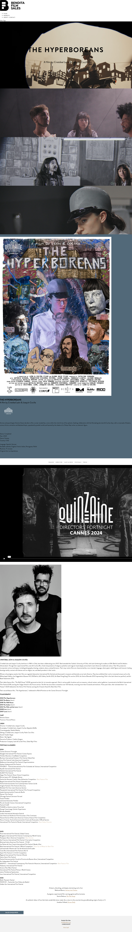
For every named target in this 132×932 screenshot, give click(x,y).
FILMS (5, 14)
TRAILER (51, 462)
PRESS (85, 462)
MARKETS (7, 15)
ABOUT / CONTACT (9, 17)
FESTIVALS (78, 462)
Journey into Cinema (71, 890)
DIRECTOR (59, 462)
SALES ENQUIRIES (11, 912)
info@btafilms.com (66, 922)
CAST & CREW (68, 462)
